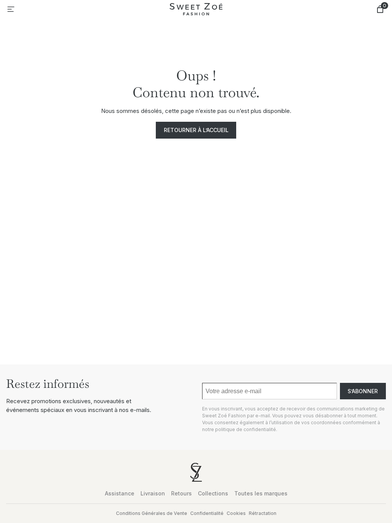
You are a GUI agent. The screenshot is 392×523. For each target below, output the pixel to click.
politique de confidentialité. (246, 429)
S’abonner (363, 391)
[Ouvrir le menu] (10, 9)
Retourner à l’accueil (196, 130)
